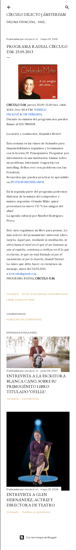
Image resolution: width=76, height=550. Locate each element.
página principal (21, 22)
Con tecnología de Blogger (41, 537)
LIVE (16, 114)
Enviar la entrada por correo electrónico (45, 293)
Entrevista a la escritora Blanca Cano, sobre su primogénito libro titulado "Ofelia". (36, 383)
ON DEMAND (32, 114)
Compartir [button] (12, 293)
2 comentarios (30, 398)
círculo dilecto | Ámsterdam (36, 14)
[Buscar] (67, 6)
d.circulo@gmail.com (22, 274)
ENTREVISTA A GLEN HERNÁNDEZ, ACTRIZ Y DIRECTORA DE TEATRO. (30, 500)
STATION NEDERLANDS (27, 182)
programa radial (24, 299)
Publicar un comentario (24, 319)
